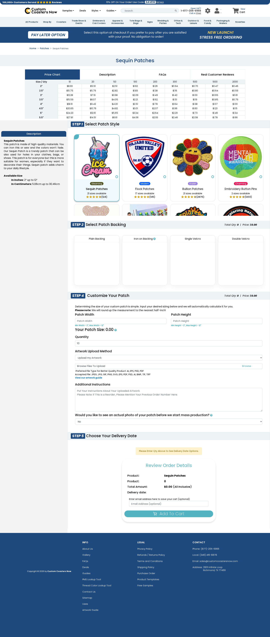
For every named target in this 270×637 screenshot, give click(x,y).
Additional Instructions (92, 384)
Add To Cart (171, 514)
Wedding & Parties (163, 22)
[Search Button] (175, 10)
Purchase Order (146, 573)
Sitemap (87, 597)
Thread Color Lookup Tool (96, 585)
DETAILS (160, 2)
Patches (44, 48)
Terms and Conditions (150, 561)
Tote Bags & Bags (136, 22)
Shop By (47, 22)
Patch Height (181, 314)
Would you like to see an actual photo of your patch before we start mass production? (142, 415)
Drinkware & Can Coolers (98, 22)
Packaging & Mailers (223, 22)
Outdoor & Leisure (193, 22)
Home (33, 48)
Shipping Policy (145, 567)
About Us (87, 548)
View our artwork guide (88, 377)
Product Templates (148, 579)
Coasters (61, 22)
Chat (198, 13)
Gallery (86, 554)
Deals (83, 10)
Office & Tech (178, 22)
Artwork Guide (90, 610)
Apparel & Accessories (117, 22)
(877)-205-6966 (210, 548)
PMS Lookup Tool (91, 579)
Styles (95, 10)
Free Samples (145, 585)
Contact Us (88, 591)
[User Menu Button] (208, 11)
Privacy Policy (144, 548)
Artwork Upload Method (93, 351)
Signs (150, 22)
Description (107, 74)
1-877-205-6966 (191, 10)
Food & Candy (207, 22)
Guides (110, 10)
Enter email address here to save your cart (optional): (159, 499)
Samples (67, 10)
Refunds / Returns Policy (151, 554)
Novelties (240, 22)
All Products (31, 22)
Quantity (82, 337)
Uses (85, 603)
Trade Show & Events (79, 22)
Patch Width (84, 314)
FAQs (85, 561)
